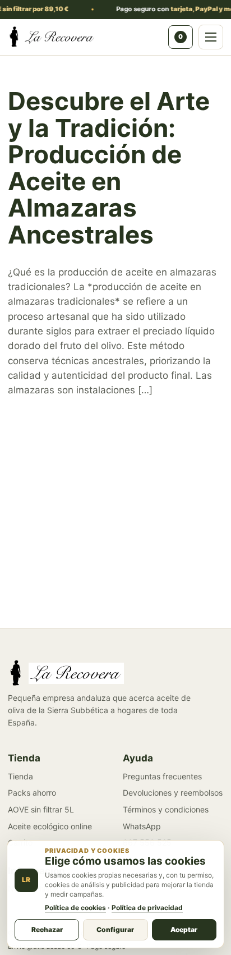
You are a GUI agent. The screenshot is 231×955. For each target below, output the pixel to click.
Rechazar (47, 929)
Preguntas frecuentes (162, 776)
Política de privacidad (147, 907)
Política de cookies (75, 907)
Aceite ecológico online (50, 826)
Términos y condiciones (166, 809)
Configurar (115, 929)
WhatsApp (142, 826)
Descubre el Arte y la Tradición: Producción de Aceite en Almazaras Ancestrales (109, 168)
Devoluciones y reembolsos (173, 792)
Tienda (20, 776)
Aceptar (183, 929)
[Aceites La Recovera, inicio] (84, 37)
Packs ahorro (32, 792)
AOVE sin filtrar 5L (41, 809)
